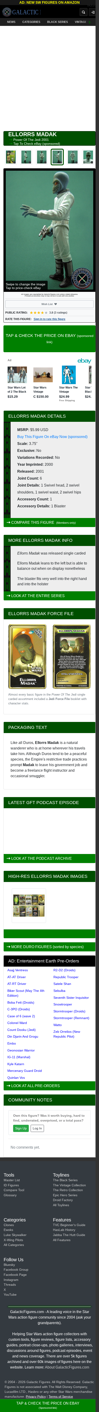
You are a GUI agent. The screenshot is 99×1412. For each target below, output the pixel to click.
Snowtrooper (62, 1004)
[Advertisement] (49, 77)
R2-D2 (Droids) (64, 970)
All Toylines (61, 1205)
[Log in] (93, 12)
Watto (57, 1025)
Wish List (55, 303)
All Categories (14, 1245)
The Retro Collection (68, 1190)
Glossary (10, 1195)
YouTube (10, 1294)
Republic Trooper (66, 977)
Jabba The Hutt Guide (69, 1235)
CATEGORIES (31, 22)
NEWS (11, 22)
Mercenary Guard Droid (24, 1071)
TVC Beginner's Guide (69, 1225)
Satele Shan (62, 984)
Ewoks (8, 1230)
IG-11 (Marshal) (18, 1057)
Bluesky (9, 1265)
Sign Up (21, 1128)
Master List (12, 1180)
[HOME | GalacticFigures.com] (21, 12)
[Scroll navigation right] (90, 22)
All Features (61, 1240)
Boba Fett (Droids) (20, 1002)
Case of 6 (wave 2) (21, 1016)
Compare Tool (14, 1190)
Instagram (11, 1280)
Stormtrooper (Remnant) (71, 1018)
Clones (9, 1225)
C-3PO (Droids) (18, 1009)
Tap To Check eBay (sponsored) (36, 143)
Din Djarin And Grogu (22, 1036)
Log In (37, 1128)
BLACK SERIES (57, 22)
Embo (11, 1043)
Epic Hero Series (65, 1195)
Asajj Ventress (17, 970)
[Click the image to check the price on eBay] (49, 230)
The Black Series (65, 1180)
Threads (10, 1284)
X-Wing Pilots (13, 1240)
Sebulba (59, 991)
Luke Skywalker (15, 1235)
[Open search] (83, 12)
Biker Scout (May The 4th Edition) (25, 993)
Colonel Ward (17, 1023)
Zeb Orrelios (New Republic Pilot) (66, 1034)
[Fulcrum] (93, 6)
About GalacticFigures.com (67, 1367)
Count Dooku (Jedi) (21, 1030)
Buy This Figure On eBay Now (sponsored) (52, 437)
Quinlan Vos (16, 1077)
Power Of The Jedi (27, 140)
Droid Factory (63, 1200)
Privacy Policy (36, 1396)
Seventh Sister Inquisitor (71, 997)
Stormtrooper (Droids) (69, 1011)
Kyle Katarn (15, 1064)
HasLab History (64, 1230)
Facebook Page (15, 1274)
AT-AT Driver (16, 977)
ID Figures (11, 1185)
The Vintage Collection (69, 1185)
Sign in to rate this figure (49, 319)
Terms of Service (61, 1396)
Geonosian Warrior (21, 1050)
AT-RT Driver (16, 984)
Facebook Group (16, 1269)
